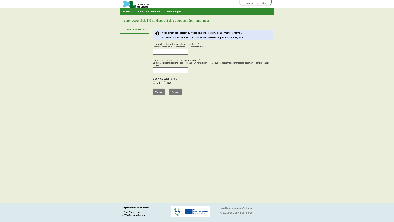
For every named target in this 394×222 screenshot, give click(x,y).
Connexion (249, 3)
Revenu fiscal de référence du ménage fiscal (176, 44)
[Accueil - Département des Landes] (147, 4)
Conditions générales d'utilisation (236, 208)
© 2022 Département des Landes (237, 212)
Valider (158, 92)
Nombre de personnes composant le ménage (176, 60)
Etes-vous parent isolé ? (166, 78)
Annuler (175, 92)
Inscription (262, 3)
